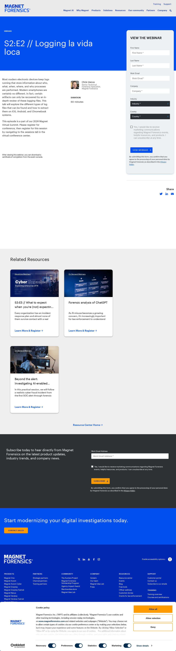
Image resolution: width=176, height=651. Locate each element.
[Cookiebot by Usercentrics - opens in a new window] (18, 646)
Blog (121, 584)
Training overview (155, 594)
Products (96, 10)
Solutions (107, 10)
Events (121, 581)
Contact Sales (16, 530)
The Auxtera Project (69, 578)
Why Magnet (82, 10)
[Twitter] (79, 559)
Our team (94, 581)
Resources (120, 10)
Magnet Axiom (10, 581)
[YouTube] (89, 559)
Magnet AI (68, 10)
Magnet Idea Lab (68, 592)
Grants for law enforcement (130, 596)
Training (157, 4)
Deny (153, 627)
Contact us (152, 581)
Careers (93, 578)
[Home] (18, 559)
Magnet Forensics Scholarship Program (70, 582)
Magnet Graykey (11, 587)
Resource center (125, 578)
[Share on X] (161, 193)
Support (167, 4)
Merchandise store (69, 589)
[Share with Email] (172, 193)
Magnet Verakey (10, 596)
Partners (151, 10)
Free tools (123, 587)
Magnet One (9, 578)
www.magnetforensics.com (51, 621)
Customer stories (126, 593)
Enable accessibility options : (154, 559)
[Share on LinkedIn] (166, 193)
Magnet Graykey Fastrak (14, 590)
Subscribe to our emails (157, 584)
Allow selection (153, 618)
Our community (136, 10)
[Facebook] (94, 559)
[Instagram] (99, 559)
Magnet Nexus (10, 593)
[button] (170, 10)
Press (92, 587)
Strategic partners (40, 578)
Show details (142, 645)
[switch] (79, 645)
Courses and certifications (158, 597)
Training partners (40, 584)
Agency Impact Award (70, 586)
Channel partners (40, 581)
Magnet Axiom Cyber (13, 584)
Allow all (153, 609)
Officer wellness (125, 590)
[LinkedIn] (84, 559)
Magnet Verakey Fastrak (14, 599)
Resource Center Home (86, 424)
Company (162, 10)
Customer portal (154, 578)
